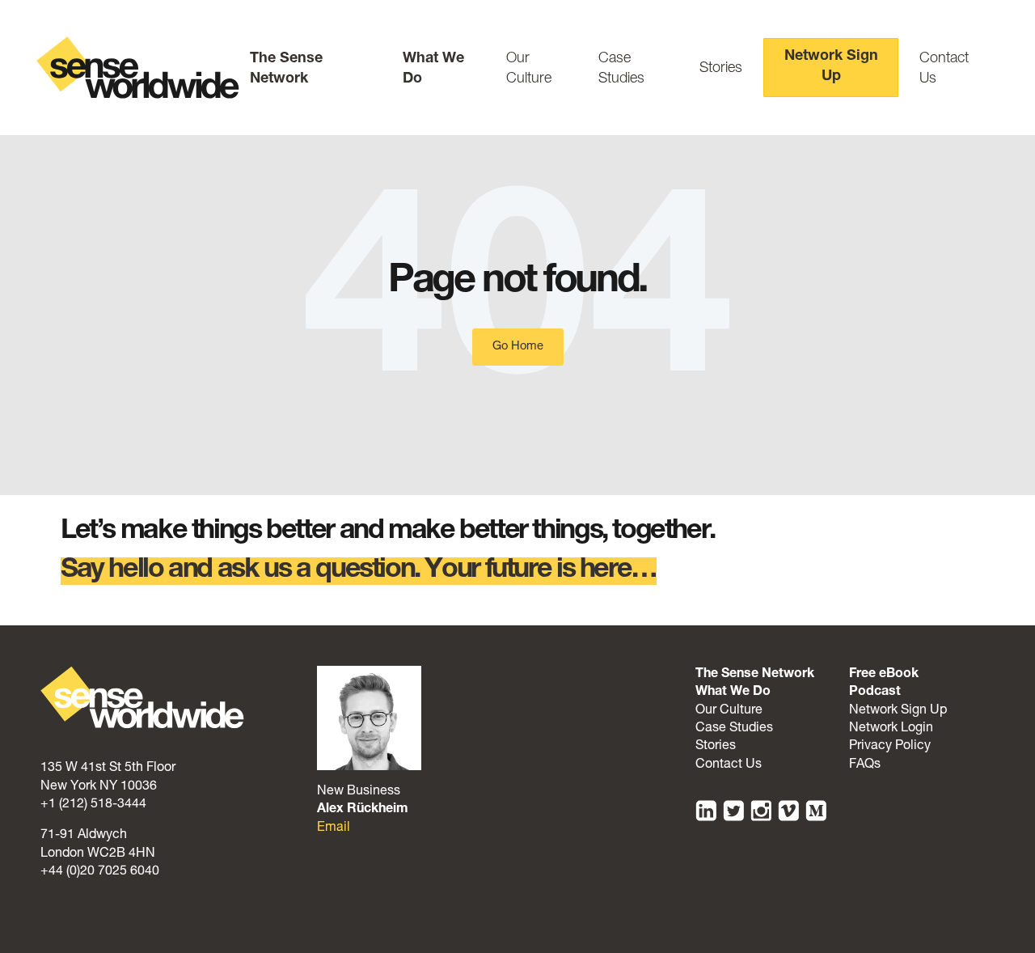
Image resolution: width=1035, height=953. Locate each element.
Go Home (517, 347)
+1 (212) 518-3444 (93, 804)
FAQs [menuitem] (865, 765)
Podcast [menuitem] (875, 692)
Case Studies (621, 69)
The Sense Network (286, 69)
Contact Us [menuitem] (728, 765)
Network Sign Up (831, 66)
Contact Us (944, 69)
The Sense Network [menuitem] (754, 674)
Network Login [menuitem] (891, 728)
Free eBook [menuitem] (884, 674)
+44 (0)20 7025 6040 (99, 872)
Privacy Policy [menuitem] (890, 746)
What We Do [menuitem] (733, 692)
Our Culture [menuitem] (729, 711)
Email (333, 828)
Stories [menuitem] (715, 746)
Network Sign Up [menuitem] (898, 711)
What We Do (433, 69)
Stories (720, 68)
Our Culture (528, 69)
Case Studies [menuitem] (734, 728)
